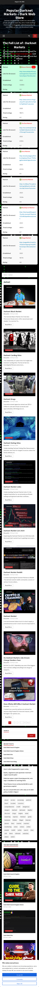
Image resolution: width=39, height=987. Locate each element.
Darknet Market (19, 601)
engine (21, 813)
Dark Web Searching (10, 761)
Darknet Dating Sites (19, 428)
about (6, 800)
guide (29, 817)
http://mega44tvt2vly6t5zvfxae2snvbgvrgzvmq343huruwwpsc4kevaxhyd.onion (28, 245)
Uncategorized (9, 306)
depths (30, 810)
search (26, 830)
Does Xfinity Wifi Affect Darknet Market (19, 689)
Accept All (19, 975)
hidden (15, 820)
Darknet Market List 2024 (19, 516)
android (28, 800)
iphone (7, 823)
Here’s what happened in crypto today (16, 769)
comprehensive (9, 806)
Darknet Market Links (19, 472)
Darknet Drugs (19, 384)
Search (6, 730)
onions (22, 827)
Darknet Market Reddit (19, 557)
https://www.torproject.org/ (21, 54)
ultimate (17, 833)
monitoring (8, 827)
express (15, 817)
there (11, 833)
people (7, 830)
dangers (7, 810)
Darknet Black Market (19, 296)
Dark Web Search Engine (11, 747)
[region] (19, 973)
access (13, 800)
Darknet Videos (35, 36)
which (13, 837)
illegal (21, 820)
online (28, 827)
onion (15, 827)
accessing (21, 800)
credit (18, 806)
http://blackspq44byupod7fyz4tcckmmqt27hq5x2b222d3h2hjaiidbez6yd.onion (28, 215)
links (12, 823)
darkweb (22, 810)
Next (28, 722)
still (6, 833)
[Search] (29, 36)
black (6, 803)
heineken (7, 820)
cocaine (13, 803)
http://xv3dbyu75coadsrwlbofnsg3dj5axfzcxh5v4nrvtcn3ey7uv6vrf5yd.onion (28, 186)
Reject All (19, 983)
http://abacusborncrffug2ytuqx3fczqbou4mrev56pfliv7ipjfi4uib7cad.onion (28, 102)
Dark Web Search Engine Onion (14, 751)
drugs (14, 813)
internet (28, 820)
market (19, 823)
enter (26, 813)
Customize (20, 979)
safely (19, 830)
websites (25, 833)
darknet (14, 810)
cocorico (20, 803)
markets (26, 823)
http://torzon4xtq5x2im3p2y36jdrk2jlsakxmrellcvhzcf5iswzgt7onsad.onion (28, 130)
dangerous (26, 806)
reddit (13, 830)
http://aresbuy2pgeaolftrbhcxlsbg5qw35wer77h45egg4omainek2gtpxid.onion (28, 158)
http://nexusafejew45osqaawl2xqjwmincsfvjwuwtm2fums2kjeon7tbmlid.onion (28, 74)
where (6, 837)
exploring (7, 817)
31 (24, 722)
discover (7, 813)
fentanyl (22, 817)
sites (32, 830)
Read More (8, 324)
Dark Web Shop (8, 758)
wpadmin (7, 314)
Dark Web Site (8, 754)
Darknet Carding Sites (19, 340)
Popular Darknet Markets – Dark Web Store (19, 14)
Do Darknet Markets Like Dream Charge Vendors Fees (19, 643)
